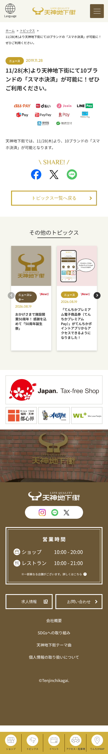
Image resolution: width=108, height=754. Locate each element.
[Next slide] (97, 295)
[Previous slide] (11, 295)
